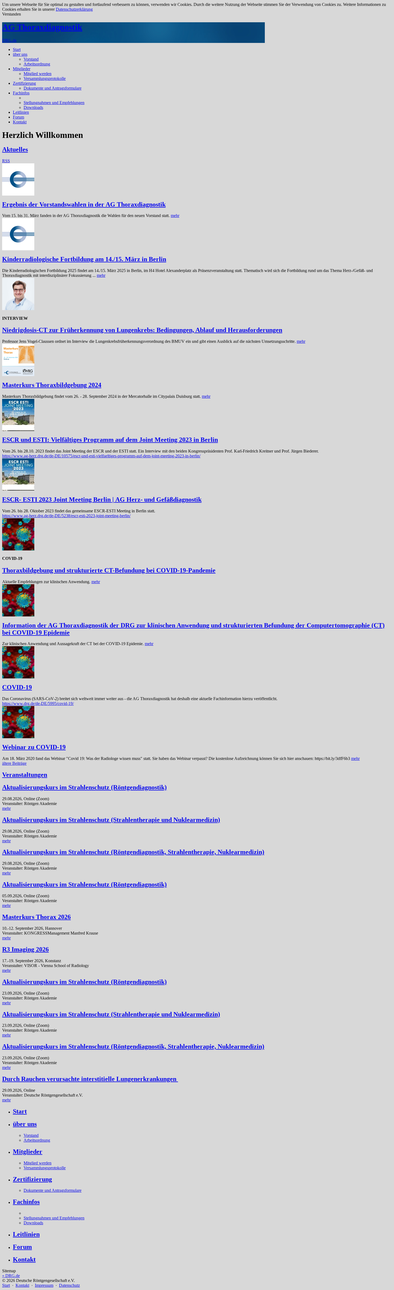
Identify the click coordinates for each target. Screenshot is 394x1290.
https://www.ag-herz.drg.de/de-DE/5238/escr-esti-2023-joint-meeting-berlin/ (66, 515)
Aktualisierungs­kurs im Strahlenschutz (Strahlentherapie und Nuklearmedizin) (111, 819)
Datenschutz (69, 1285)
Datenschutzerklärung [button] (74, 9)
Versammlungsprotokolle (45, 78)
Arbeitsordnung (37, 64)
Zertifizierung (24, 83)
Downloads (33, 107)
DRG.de (9, 40)
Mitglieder (21, 69)
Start (17, 49)
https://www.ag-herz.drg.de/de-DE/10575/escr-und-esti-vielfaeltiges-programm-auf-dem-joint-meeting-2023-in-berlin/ (101, 456)
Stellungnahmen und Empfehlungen (54, 102)
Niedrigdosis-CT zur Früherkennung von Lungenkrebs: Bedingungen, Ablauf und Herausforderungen (142, 329)
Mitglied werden (37, 73)
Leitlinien (21, 112)
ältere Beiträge (14, 763)
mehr (175, 215)
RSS (6, 161)
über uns (20, 54)
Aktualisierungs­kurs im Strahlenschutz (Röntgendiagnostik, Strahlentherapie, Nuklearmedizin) (133, 851)
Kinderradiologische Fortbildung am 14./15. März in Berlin (84, 259)
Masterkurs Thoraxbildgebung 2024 (51, 384)
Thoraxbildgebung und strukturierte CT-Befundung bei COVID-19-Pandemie (108, 570)
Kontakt (20, 122)
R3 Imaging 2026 (25, 949)
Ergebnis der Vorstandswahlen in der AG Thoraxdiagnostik (84, 204)
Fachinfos (21, 93)
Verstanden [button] (11, 14)
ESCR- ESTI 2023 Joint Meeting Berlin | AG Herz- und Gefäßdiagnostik (102, 499)
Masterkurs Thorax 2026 (36, 916)
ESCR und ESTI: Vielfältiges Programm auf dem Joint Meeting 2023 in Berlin (110, 439)
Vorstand (31, 59)
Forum (18, 117)
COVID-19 (17, 687)
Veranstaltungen (24, 774)
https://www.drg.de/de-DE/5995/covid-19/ (38, 703)
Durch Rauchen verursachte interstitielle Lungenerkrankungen (90, 1078)
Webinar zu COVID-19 (34, 747)
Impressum (44, 1285)
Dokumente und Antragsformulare (52, 88)
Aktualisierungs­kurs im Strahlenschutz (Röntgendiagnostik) (84, 787)
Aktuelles (15, 149)
